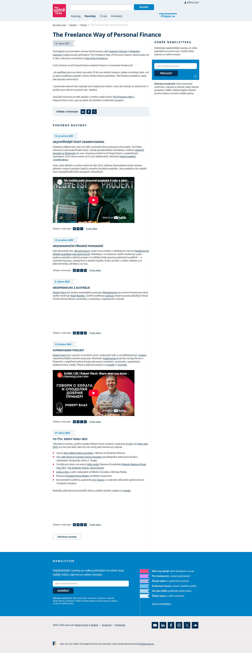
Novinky (90, 16)
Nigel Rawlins (77, 295)
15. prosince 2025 (64, 240)
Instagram (85, 270)
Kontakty (116, 16)
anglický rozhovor (118, 51)
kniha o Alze (62, 472)
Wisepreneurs (110, 292)
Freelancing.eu (56, 643)
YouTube (122, 365)
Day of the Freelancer (96, 58)
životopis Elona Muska (77, 476)
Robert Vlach (59, 292)
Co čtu (129, 444)
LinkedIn (83, 111)
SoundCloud (195, 625)
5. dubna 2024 (62, 281)
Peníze (83, 25)
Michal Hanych (82, 251)
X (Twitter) (94, 111)
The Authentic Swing (78, 468)
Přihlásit (193, 2)
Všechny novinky (67, 537)
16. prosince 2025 (64, 135)
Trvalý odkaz (91, 228)
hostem (142, 355)
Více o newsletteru (161, 604)
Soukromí (107, 625)
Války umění (92, 464)
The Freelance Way (122, 97)
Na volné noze (59, 25)
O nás (103, 16)
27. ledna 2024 (62, 432)
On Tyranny (99, 480)
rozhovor (109, 295)
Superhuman (109, 358)
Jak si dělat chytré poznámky (78, 453)
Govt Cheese (96, 468)
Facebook (88, 111)
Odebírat (63, 590)
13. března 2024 (63, 344)
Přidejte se (168, 16)
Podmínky (120, 625)
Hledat (143, 7)
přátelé (94, 625)
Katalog (75, 16)
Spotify (110, 365)
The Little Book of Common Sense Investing (79, 457)
